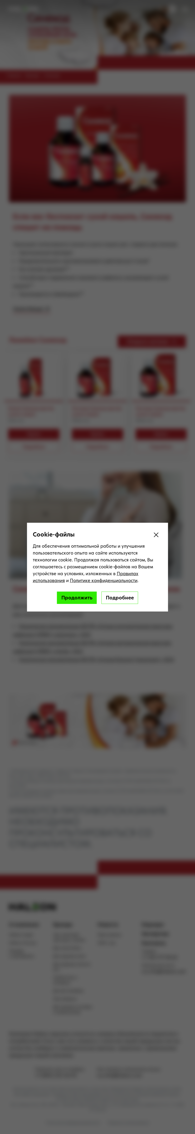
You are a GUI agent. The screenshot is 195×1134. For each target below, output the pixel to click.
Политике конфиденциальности (103, 580)
